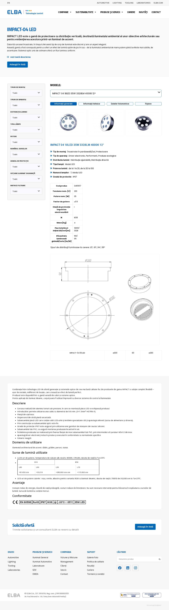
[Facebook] (120, 568)
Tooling (129, 3)
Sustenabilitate (84, 12)
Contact (156, 12)
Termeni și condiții (95, 574)
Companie (63, 12)
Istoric (63, 570)
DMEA (35, 574)
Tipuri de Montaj (17, 87)
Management (66, 561)
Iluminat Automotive (42, 561)
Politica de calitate (95, 561)
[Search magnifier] (160, 558)
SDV (34, 570)
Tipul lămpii (15, 124)
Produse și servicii (110, 12)
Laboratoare (38, 565)
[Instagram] (136, 568)
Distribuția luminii (18, 112)
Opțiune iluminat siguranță (22, 173)
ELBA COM (158, 3)
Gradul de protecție (19, 161)
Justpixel (158, 605)
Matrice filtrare (17, 186)
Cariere (131, 12)
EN (8, 2)
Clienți (63, 565)
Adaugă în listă (17, 64)
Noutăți (143, 12)
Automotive (103, 3)
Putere (13, 137)
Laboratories (143, 3)
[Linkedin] (128, 568)
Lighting (117, 3)
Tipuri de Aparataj (18, 100)
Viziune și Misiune (68, 557)
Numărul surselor (18, 149)
